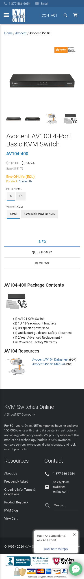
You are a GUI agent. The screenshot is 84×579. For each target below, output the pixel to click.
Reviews (42, 263)
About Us (10, 473)
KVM (13, 214)
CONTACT (50, 15)
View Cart (11, 518)
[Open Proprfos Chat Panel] (75, 569)
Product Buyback (16, 502)
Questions (41, 252)
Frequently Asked (16, 481)
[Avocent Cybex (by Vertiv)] (66, 51)
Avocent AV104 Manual (48, 364)
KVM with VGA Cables (39, 214)
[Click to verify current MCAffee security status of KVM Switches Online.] (64, 565)
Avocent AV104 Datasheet (50, 359)
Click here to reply (56, 549)
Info (42, 241)
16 (20, 196)
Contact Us (25, 181)
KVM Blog (11, 510)
